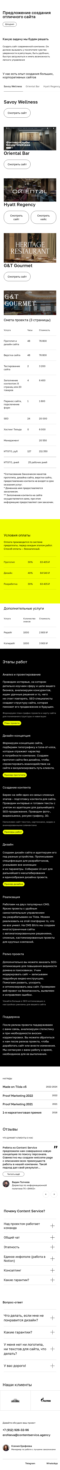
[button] (10, 24)
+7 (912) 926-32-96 (16, 1430)
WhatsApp (52, 1463)
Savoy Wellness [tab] (13, 86)
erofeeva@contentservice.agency (26, 1435)
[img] (46, 1194)
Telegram (30, 1463)
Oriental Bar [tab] (33, 86)
